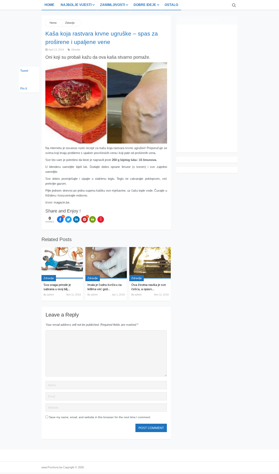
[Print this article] (92, 219)
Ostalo (171, 5)
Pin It (23, 88)
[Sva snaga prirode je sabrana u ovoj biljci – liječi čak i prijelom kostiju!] (62, 263)
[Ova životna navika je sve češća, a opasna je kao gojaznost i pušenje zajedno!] (150, 263)
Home (49, 5)
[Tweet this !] (68, 219)
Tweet (24, 70)
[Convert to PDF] (100, 219)
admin (50, 294)
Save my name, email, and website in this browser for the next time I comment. (100, 417)
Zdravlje (70, 22)
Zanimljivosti (112, 5)
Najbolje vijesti (76, 5)
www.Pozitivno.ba (51, 467)
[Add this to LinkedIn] (76, 219)
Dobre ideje (145, 5)
